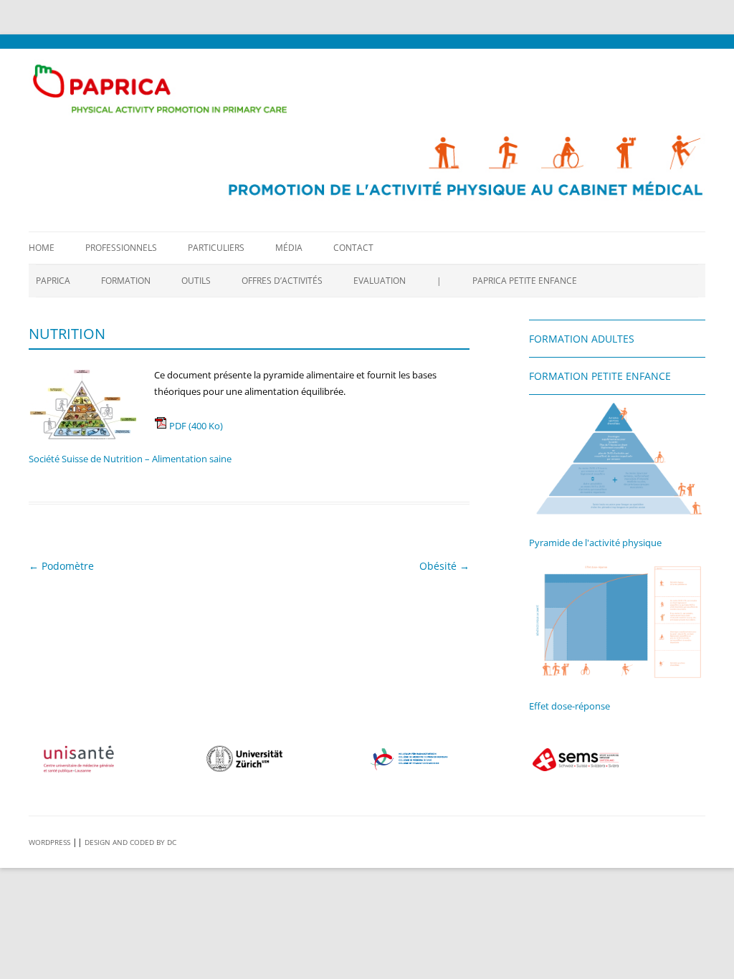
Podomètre (61, 566)
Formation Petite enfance (600, 376)
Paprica (53, 280)
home (41, 248)
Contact (353, 248)
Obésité (444, 566)
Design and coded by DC (130, 842)
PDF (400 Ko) (195, 425)
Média (288, 248)
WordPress (49, 842)
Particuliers (216, 248)
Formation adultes (581, 338)
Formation (126, 280)
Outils (196, 280)
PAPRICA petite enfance (524, 280)
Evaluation (379, 280)
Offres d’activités (282, 280)
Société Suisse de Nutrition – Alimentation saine (130, 458)
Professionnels (121, 248)
